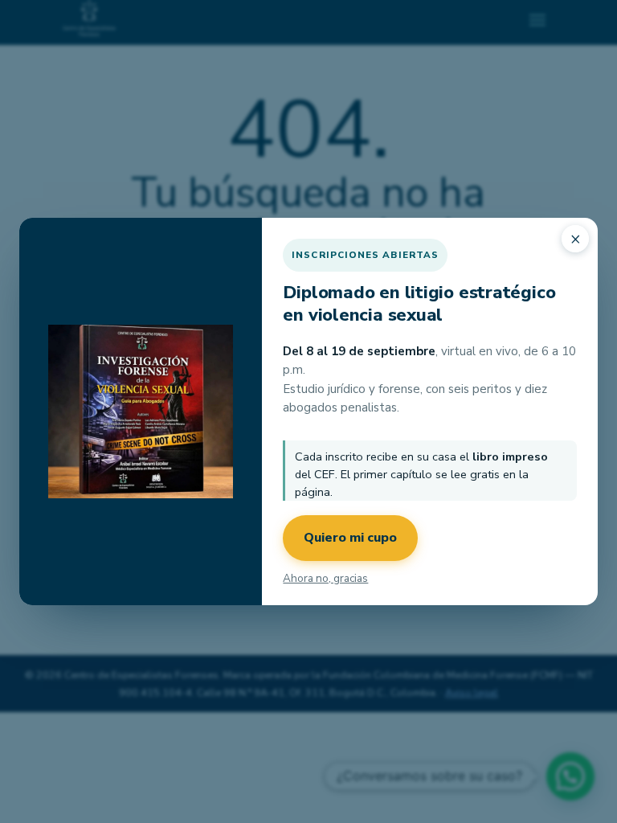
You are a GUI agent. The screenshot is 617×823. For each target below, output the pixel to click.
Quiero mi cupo (350, 538)
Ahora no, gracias (325, 578)
